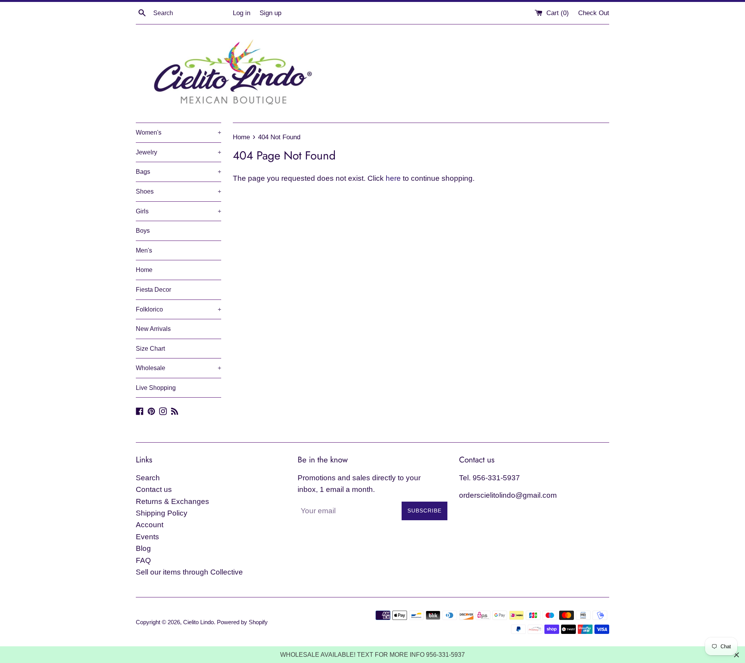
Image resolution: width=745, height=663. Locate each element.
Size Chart (150, 348)
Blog (143, 548)
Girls (178, 211)
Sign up (270, 13)
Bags (178, 171)
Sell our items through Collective (189, 572)
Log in (241, 13)
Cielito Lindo (198, 622)
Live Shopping (156, 387)
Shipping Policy (161, 513)
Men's (144, 250)
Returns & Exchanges (172, 501)
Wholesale (178, 368)
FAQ (143, 560)
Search (148, 478)
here (393, 178)
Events (147, 537)
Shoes (178, 191)
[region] (372, 654)
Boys (143, 230)
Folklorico (178, 309)
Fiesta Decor (153, 289)
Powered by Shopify (242, 622)
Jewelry (178, 152)
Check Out (593, 13)
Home (144, 270)
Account (149, 525)
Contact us (154, 489)
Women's (178, 132)
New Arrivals (153, 328)
